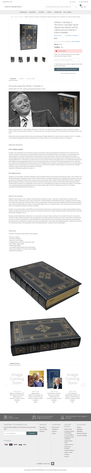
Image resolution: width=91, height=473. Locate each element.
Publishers (32, 12)
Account (73, 1)
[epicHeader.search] (76, 7)
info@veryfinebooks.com (44, 418)
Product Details (31, 78)
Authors (41, 12)
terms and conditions (52, 470)
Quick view (23, 369)
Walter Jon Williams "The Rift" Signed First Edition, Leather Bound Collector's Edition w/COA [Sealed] (17, 397)
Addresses (80, 431)
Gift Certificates (84, 1)
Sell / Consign (67, 12)
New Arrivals (23, 12)
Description (13, 78)
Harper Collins (68, 452)
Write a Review (76, 41)
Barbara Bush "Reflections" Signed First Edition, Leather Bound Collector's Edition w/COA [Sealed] (35, 397)
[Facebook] (52, 463)
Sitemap (42, 431)
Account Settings (82, 435)
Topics (49, 12)
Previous (5, 385)
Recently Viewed (82, 433)
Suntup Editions (69, 435)
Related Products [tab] (14, 363)
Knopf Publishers (69, 450)
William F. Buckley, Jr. (73, 35)
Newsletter (58, 12)
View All (66, 456)
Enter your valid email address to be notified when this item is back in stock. (66, 55)
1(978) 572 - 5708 (8, 1)
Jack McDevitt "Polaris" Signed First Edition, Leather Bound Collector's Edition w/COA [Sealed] (54, 397)
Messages (79, 429)
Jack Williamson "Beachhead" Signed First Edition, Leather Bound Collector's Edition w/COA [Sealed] (72, 397)
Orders (79, 427)
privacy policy (63, 470)
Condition (21, 78)
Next (83, 385)
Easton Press (68, 429)
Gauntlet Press (68, 444)
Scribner (66, 454)
